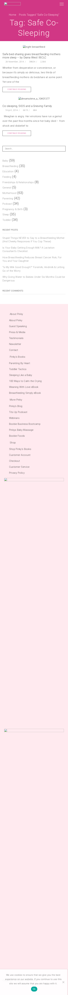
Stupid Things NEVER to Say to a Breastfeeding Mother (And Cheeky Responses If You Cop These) (33, 239)
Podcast (7, 203)
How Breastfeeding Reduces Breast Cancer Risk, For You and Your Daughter (32, 259)
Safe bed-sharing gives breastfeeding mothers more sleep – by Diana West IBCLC (31, 55)
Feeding (6, 176)
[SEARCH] (63, 149)
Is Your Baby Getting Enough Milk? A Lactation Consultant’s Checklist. (28, 249)
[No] (63, 982)
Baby (5, 160)
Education (8, 171)
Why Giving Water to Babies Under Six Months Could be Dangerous (33, 278)
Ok (34, 989)
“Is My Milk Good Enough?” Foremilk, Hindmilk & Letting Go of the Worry (33, 269)
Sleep (5, 214)
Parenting (7, 198)
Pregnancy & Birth (12, 209)
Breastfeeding (10, 166)
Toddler (6, 220)
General (6, 187)
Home (12, 14)
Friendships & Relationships (18, 182)
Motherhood (9, 193)
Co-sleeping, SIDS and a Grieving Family (27, 106)
